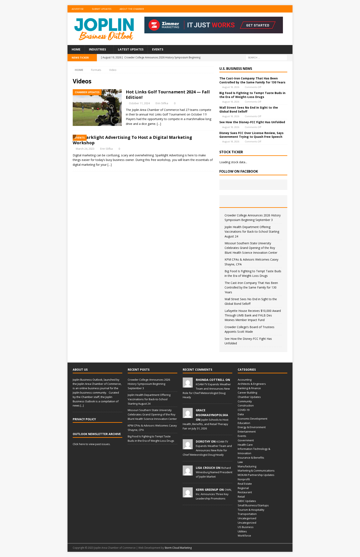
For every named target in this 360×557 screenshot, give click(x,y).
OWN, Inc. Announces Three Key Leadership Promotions (214, 494)
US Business (246, 527)
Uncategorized (247, 522)
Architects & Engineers (252, 384)
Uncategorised (247, 518)
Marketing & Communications (256, 470)
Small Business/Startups (253, 505)
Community (245, 401)
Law (240, 462)
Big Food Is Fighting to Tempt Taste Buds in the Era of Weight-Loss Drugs (252, 95)
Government (246, 440)
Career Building (247, 392)
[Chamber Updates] (97, 107)
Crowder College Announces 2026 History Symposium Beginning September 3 (149, 384)
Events (157, 49)
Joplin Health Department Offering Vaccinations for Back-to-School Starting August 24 (252, 231)
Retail (241, 496)
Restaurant (245, 492)
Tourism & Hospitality (251, 510)
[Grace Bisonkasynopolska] (188, 416)
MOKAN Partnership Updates (256, 475)
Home (76, 49)
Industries (97, 49)
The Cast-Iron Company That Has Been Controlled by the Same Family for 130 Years (252, 80)
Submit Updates (101, 8)
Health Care (245, 445)
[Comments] (276, 201)
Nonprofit (244, 479)
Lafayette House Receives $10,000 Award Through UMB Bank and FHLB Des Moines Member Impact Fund (253, 315)
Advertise (78, 8)
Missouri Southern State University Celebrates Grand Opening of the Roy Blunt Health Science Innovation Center (251, 248)
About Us (80, 369)
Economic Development (252, 418)
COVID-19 (243, 410)
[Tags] (253, 201)
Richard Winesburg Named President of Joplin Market (214, 472)
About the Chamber (132, 8)
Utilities (242, 531)
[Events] (75, 137)
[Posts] (230, 201)
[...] (82, 405)
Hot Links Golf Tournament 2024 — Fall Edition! (168, 94)
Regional (243, 488)
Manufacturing (247, 466)
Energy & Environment (252, 427)
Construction (246, 405)
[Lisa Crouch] (188, 473)
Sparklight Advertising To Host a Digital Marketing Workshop (132, 140)
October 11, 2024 (139, 103)
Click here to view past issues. (91, 444)
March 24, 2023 (85, 149)
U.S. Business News (235, 68)
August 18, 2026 (230, 87)
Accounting (244, 379)
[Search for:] (266, 57)
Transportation (247, 514)
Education (244, 423)
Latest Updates (131, 49)
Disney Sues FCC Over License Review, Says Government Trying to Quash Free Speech (251, 135)
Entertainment (247, 431)
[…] (159, 124)
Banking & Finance (249, 388)
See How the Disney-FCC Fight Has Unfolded (252, 122)
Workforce (244, 535)
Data (241, 414)
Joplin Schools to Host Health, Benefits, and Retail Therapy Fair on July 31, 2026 (205, 424)
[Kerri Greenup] (188, 495)
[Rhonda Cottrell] (188, 385)
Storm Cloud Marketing (178, 547)
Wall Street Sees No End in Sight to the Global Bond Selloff (248, 109)
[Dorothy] (188, 447)
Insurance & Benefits (251, 457)
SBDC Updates (247, 501)
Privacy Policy (84, 419)
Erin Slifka (162, 103)
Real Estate (245, 483)
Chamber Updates (249, 397)
